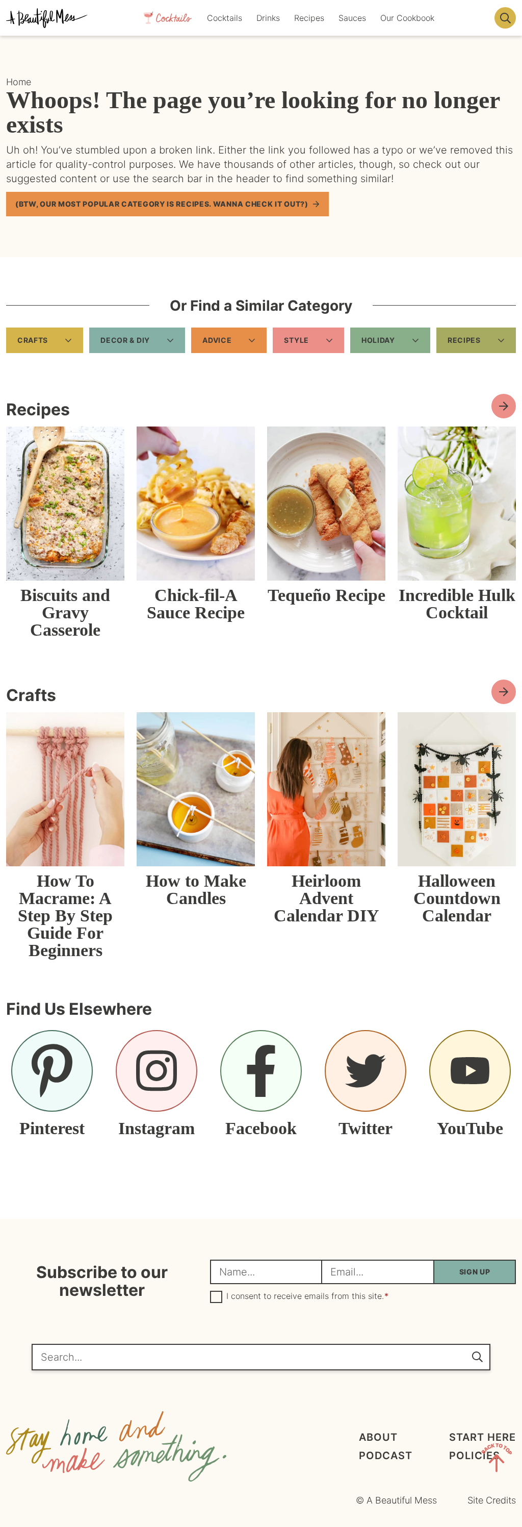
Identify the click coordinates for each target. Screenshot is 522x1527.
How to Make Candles (196, 889)
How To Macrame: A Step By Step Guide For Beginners (65, 915)
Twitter (365, 1128)
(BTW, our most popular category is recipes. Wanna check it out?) (161, 203)
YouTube (470, 1128)
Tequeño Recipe (326, 595)
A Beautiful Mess (47, 18)
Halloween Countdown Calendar (457, 898)
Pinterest (52, 1128)
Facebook (261, 1128)
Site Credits (491, 1500)
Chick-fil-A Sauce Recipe (196, 604)
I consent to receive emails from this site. (307, 1296)
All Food (503, 406)
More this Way (503, 692)
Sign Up (474, 1271)
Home (18, 82)
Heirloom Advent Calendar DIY (326, 898)
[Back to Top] (496, 1459)
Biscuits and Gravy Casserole (65, 612)
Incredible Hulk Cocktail (457, 604)
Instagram (156, 1128)
